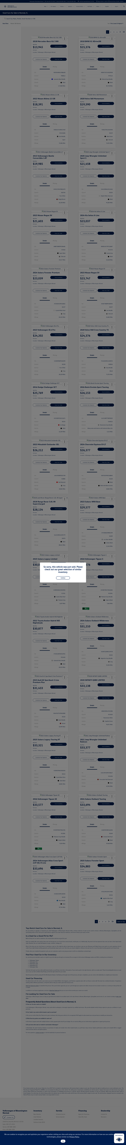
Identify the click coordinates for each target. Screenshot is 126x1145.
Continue (63, 578)
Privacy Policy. (74, 1137)
